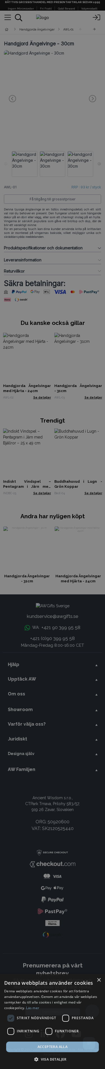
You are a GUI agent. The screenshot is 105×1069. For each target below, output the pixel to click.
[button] (52, 1059)
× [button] (99, 980)
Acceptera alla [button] (53, 1046)
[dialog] (52, 1021)
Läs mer (32, 1007)
